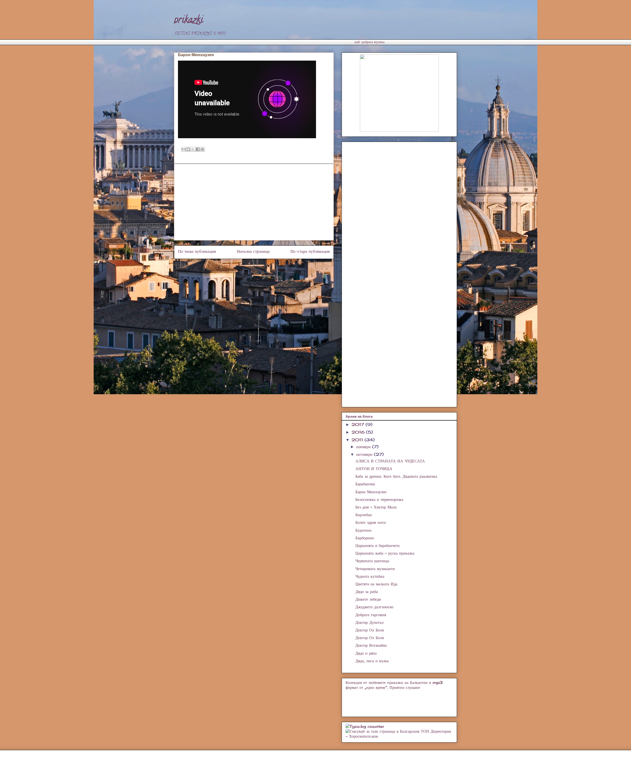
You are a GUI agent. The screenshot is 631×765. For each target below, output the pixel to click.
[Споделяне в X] (193, 149)
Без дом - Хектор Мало (376, 507)
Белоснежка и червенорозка (379, 499)
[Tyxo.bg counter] (365, 726)
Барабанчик (365, 483)
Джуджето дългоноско (374, 606)
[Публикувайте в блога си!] (188, 149)
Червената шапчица (372, 560)
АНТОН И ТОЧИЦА (373, 468)
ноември (364, 446)
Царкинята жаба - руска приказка (384, 553)
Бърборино (364, 537)
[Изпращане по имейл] (183, 149)
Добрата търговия (370, 614)
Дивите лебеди (368, 599)
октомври (365, 454)
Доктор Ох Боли (369, 630)
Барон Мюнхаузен (370, 491)
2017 (358, 424)
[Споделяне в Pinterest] (202, 149)
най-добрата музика (369, 42)
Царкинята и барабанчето (377, 545)
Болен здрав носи (370, 522)
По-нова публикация (197, 252)
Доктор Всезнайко (371, 645)
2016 (358, 432)
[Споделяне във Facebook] (197, 149)
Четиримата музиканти (375, 568)
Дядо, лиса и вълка (372, 660)
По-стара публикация (310, 252)
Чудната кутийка (369, 576)
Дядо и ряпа (366, 653)
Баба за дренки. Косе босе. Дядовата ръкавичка (396, 476)
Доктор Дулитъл (369, 622)
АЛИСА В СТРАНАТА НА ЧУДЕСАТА (390, 461)
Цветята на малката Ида (376, 583)
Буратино (363, 530)
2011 (358, 439)
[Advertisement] (263, 41)
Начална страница (253, 252)
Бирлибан (363, 514)
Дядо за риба (366, 591)
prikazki (188, 20)
